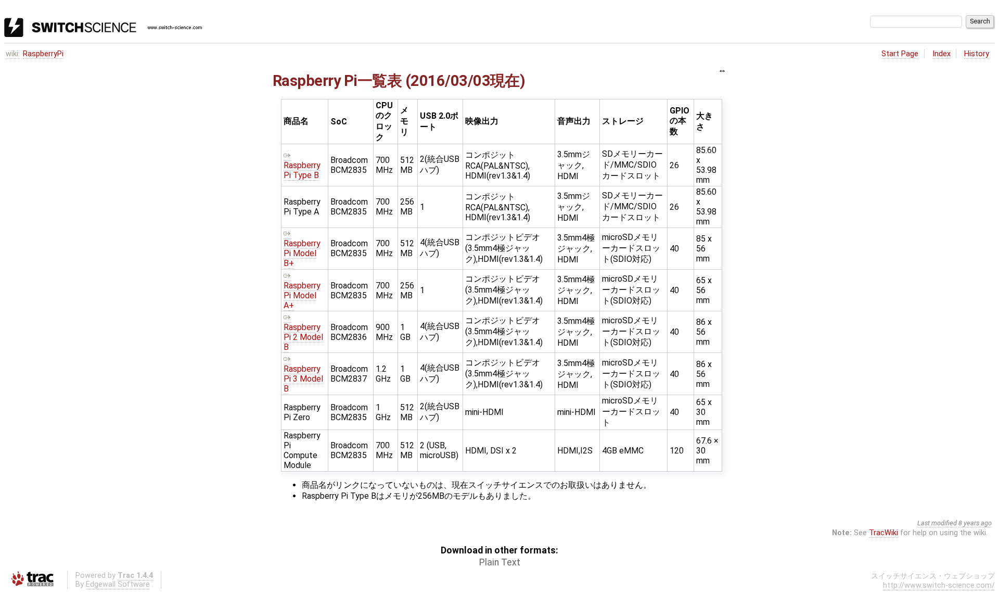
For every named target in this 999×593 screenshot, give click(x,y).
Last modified (937, 523)
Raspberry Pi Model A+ (302, 295)
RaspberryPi (43, 53)
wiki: (13, 53)
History (976, 53)
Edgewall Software (118, 584)
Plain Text (499, 562)
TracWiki (883, 532)
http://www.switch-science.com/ (939, 585)
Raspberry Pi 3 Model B (303, 379)
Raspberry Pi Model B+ (302, 253)
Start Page (899, 53)
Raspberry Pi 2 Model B (303, 337)
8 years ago (975, 523)
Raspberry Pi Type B (302, 170)
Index (941, 53)
